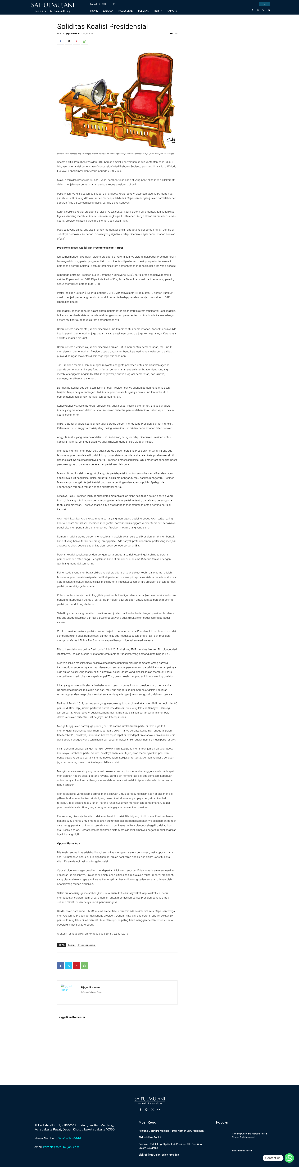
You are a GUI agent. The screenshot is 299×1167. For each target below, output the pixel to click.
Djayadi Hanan (72, 33)
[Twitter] (263, 10)
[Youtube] (269, 10)
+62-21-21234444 (68, 1138)
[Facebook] (252, 10)
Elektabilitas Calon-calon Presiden (158, 1154)
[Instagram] (258, 10)
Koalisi (71, 945)
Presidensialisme (86, 945)
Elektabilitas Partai (149, 1137)
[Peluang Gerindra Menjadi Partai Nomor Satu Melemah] (222, 1135)
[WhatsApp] (84, 41)
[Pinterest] (76, 41)
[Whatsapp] (289, 1158)
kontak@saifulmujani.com (60, 1147)
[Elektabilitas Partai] (222, 1150)
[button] (114, 4)
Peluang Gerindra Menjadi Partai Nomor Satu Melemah (171, 1130)
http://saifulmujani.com (91, 992)
